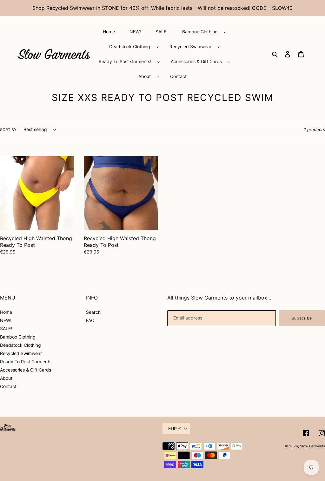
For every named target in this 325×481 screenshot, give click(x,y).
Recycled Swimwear (21, 353)
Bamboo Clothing (18, 336)
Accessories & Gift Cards (25, 369)
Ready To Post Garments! (26, 361)
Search (93, 312)
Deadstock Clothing (20, 345)
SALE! (6, 328)
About (6, 378)
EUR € (174, 428)
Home (6, 312)
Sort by (8, 129)
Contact (8, 386)
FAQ (90, 320)
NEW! (5, 320)
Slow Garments (312, 446)
